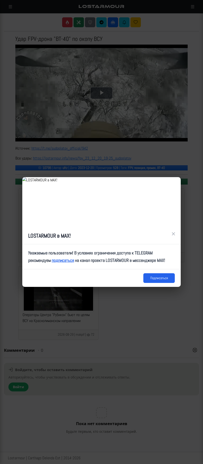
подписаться (63, 260)
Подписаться (159, 278)
